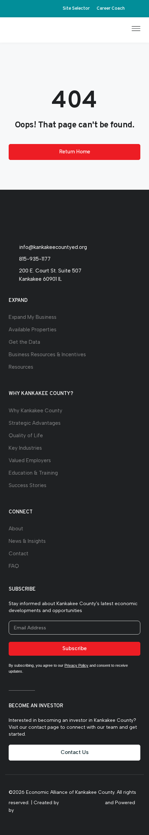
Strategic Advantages (35, 423)
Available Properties (32, 329)
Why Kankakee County (35, 410)
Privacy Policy (76, 665)
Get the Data (24, 342)
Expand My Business (32, 317)
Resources (21, 367)
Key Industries (25, 448)
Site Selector (76, 8)
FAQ (14, 566)
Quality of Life (26, 435)
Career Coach (111, 8)
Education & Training (33, 473)
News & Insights (27, 541)
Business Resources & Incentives (47, 354)
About (16, 529)
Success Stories (27, 485)
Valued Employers (30, 460)
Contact (18, 553)
